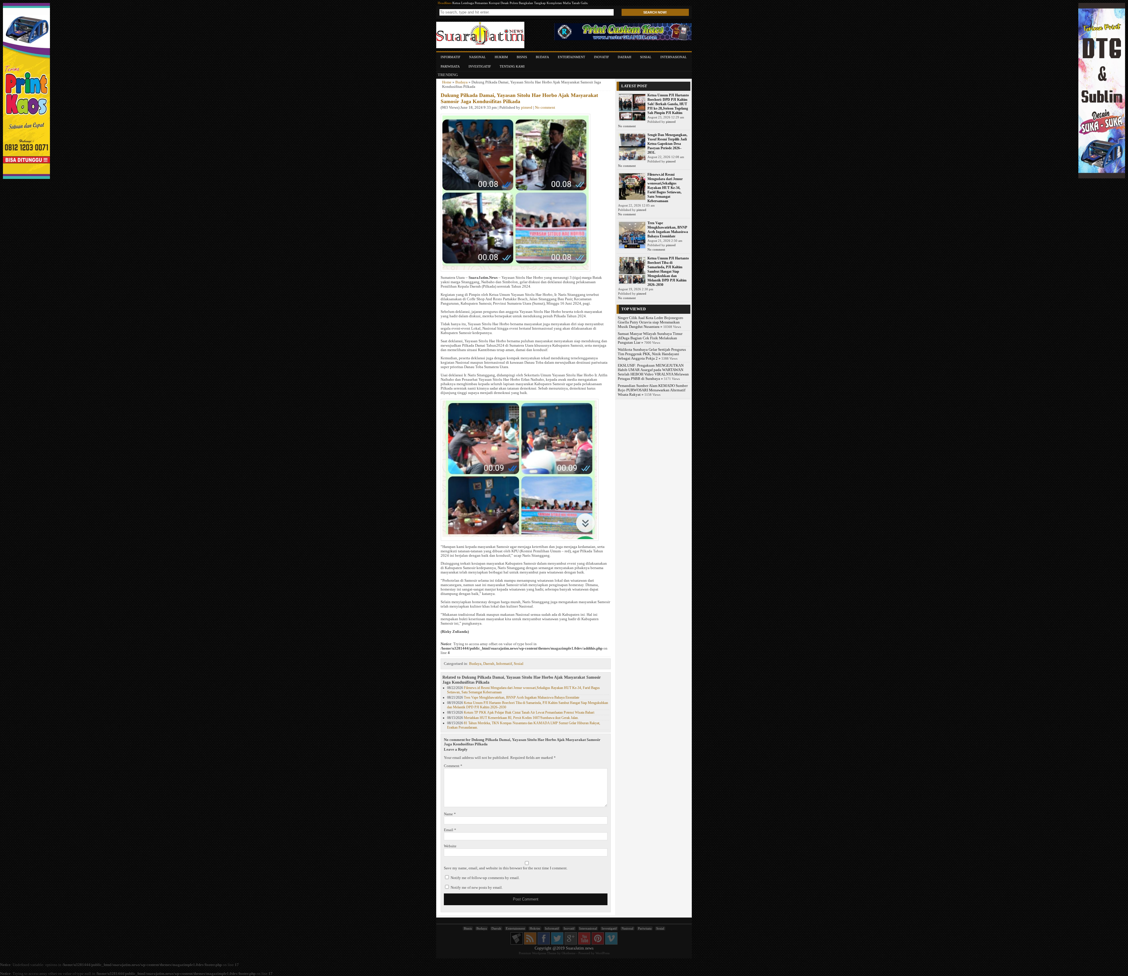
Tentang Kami (512, 66)
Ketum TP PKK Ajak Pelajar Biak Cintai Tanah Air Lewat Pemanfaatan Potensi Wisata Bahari (529, 712)
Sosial (646, 57)
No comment (545, 107)
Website (450, 846)
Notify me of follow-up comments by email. (485, 878)
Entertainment (571, 57)
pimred (526, 107)
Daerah (624, 57)
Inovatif (601, 57)
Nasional (477, 57)
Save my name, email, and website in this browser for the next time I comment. (506, 868)
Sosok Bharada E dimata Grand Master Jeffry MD (486, 3)
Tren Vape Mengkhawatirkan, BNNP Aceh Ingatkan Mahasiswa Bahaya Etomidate (521, 697)
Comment (453, 766)
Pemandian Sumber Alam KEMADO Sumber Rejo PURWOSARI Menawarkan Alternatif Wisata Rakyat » (653, 390)
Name (450, 814)
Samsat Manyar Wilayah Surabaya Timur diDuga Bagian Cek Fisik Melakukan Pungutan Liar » (650, 338)
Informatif (450, 57)
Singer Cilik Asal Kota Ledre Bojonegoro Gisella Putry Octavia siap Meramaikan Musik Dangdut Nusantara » (650, 322)
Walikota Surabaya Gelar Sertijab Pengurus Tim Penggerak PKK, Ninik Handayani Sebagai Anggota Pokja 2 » (652, 354)
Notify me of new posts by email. (477, 888)
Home (446, 82)
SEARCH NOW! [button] (655, 12)
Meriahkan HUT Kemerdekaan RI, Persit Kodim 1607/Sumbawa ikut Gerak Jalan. (521, 718)
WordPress (602, 953)
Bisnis (522, 57)
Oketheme (568, 953)
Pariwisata (450, 66)
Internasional (673, 57)
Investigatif (480, 66)
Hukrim (501, 57)
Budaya (542, 57)
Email (450, 830)
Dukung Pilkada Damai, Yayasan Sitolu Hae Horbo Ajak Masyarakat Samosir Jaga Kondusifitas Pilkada (519, 98)
